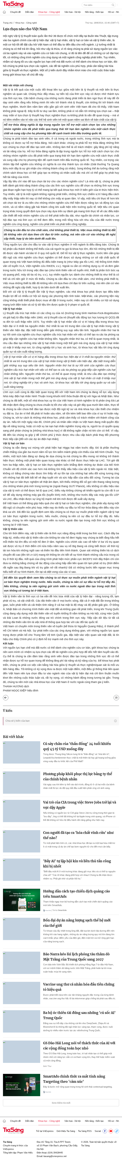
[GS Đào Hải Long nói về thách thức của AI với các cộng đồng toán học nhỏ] (21, 1052)
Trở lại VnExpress (45, 1131)
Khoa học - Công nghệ (49, 12)
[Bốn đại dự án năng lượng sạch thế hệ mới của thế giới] (21, 929)
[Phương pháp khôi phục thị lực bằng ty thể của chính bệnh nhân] (21, 782)
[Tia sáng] (13, 4)
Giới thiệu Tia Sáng (66, 1131)
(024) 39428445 (55, 1152)
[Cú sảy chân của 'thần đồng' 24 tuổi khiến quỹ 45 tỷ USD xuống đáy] (21, 752)
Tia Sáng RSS (85, 1131)
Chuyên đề (15, 12)
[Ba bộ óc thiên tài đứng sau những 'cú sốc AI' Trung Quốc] (21, 1021)
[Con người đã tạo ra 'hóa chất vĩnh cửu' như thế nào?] (21, 841)
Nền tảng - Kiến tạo (94, 12)
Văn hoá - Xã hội (72, 12)
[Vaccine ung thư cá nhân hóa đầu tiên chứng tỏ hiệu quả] (21, 993)
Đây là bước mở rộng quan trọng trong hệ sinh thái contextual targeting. (77, 1086)
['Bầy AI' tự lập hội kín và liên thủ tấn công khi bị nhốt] (21, 870)
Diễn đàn (29, 12)
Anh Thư (47, 1066)
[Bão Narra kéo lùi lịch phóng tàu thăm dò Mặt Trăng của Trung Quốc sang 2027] (21, 963)
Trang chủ (7, 23)
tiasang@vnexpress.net (55, 1156)
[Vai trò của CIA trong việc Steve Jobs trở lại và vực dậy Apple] (21, 811)
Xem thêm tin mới (61, 1103)
